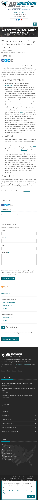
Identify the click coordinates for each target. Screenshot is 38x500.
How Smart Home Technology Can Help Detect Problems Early (18, 390)
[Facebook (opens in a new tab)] (16, 20)
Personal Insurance (9, 302)
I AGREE (31, 496)
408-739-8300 (8, 450)
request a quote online (23, 365)
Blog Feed (6, 287)
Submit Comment (8, 278)
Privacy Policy (16, 491)
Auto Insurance (7, 308)
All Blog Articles (8, 293)
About (8, 371)
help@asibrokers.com (10, 456)
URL (2, 245)
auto (34, 146)
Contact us (24, 150)
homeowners (9, 85)
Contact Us (5, 415)
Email (3, 238)
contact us (27, 191)
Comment (5, 252)
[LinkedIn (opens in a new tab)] (19, 20)
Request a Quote (10, 339)
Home (3, 371)
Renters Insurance (8, 305)
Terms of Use (7, 491)
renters (21, 112)
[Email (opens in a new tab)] (12, 60)
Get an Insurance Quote (9, 427)
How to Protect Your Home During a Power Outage (17, 384)
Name (4, 230)
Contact (14, 371)
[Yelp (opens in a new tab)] (22, 20)
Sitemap (20, 371)
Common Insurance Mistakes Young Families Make (17, 396)
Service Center (6, 419)
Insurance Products (8, 423)
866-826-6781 (8, 453)
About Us (5, 411)
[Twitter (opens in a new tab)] (5, 60)
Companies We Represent (10, 432)
